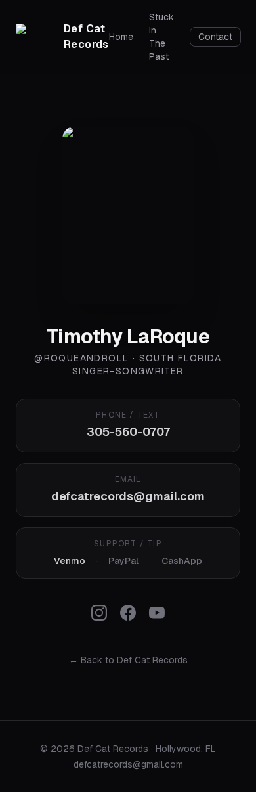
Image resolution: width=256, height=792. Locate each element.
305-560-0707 (128, 431)
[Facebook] (128, 613)
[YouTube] (157, 613)
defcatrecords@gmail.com (128, 496)
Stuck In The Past (161, 36)
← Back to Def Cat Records (128, 660)
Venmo (69, 561)
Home (121, 37)
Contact (215, 37)
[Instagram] (99, 613)
